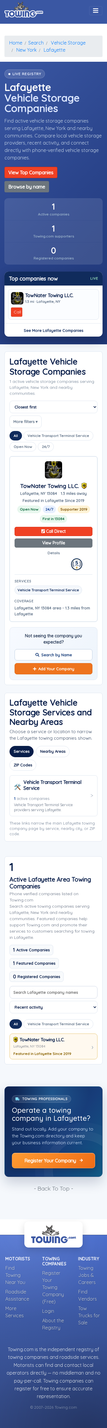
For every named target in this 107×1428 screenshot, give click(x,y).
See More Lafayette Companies (53, 330)
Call (17, 312)
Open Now (23, 446)
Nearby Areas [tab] (52, 751)
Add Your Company (56, 668)
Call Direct (55, 531)
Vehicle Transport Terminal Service (58, 435)
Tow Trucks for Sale (89, 1315)
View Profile (53, 543)
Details (54, 553)
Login (48, 1311)
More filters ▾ (25, 421)
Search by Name (56, 654)
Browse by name (26, 187)
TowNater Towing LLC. (49, 295)
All (16, 435)
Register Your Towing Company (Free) (53, 1287)
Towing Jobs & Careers (87, 1275)
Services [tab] (21, 751)
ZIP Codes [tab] (23, 765)
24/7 (46, 446)
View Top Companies (31, 172)
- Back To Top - (53, 1188)
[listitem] (53, 209)
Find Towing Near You (15, 1275)
